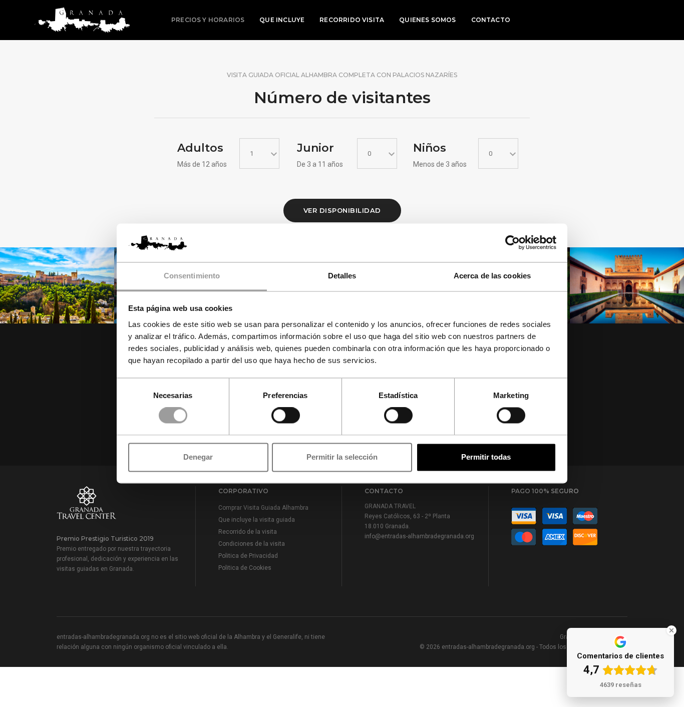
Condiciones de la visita (251, 543)
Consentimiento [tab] (192, 275)
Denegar (198, 457)
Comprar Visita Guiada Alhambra (263, 507)
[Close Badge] (671, 630)
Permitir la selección (342, 457)
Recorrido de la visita (247, 531)
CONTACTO (490, 20)
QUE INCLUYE (281, 20)
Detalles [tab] (342, 275)
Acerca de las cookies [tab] (492, 275)
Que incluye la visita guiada (256, 519)
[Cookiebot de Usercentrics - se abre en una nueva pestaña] (512, 242)
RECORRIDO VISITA (351, 20)
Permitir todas (486, 457)
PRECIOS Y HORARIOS (207, 20)
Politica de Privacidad (248, 555)
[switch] (285, 416)
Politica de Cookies (244, 567)
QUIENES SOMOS (427, 20)
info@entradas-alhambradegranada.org (419, 536)
